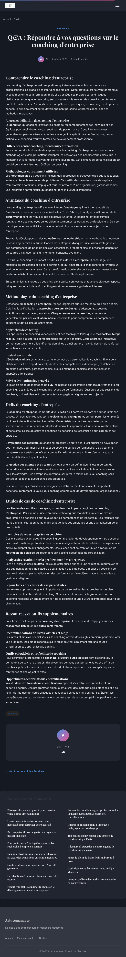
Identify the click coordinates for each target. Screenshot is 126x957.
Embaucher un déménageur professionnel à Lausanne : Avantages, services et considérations (93, 814)
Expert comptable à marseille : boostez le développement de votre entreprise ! (31, 888)
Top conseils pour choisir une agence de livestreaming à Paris (90, 837)
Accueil (7, 19)
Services (18, 19)
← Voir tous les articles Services (25, 771)
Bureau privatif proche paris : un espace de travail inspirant (32, 833)
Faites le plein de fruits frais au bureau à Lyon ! (91, 859)
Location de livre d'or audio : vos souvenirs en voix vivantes (92, 881)
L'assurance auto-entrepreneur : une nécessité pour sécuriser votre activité (29, 823)
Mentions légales (26, 938)
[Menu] (117, 5)
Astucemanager (17, 920)
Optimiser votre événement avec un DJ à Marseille (91, 870)
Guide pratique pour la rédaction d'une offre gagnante (32, 866)
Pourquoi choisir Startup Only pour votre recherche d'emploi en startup (30, 844)
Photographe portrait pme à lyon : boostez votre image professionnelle (31, 812)
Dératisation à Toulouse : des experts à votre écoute (32, 877)
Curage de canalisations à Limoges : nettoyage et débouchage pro (88, 826)
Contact (43, 938)
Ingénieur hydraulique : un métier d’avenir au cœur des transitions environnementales (32, 855)
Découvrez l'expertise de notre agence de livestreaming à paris (91, 848)
